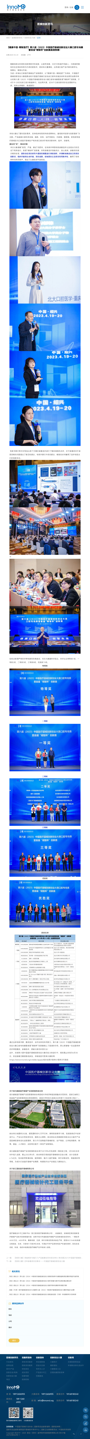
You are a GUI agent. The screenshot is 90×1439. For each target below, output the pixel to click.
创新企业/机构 (11, 1372)
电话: (10, 1315)
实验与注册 (40, 1365)
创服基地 (39, 1376)
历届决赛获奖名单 (57, 1372)
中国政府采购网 (64, 1430)
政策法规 (9, 1365)
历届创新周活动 (74, 1362)
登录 (66, 7)
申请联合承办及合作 (76, 1365)
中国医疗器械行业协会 (24, 1427)
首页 (8, 38)
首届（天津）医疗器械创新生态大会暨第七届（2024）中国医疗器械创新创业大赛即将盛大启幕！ (42, 1290)
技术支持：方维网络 (32, 1435)
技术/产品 (10, 1369)
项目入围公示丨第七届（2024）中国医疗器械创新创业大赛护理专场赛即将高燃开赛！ (38, 1285)
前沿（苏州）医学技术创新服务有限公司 (43, 1433)
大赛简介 (53, 1362)
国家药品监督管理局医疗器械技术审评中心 (23, 1430)
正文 (39, 38)
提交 (14, 1341)
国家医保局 (55, 1427)
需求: (10, 1327)
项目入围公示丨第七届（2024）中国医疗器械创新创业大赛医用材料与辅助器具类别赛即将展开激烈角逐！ (45, 1276)
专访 (8, 1379)
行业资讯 (9, 1362)
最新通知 (53, 1365)
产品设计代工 (41, 1372)
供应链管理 (40, 1362)
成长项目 (25, 1372)
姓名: (10, 1309)
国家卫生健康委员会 (49, 1430)
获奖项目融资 (27, 1362)
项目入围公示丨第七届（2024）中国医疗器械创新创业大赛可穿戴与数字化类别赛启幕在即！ (41, 1281)
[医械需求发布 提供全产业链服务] (85, 1423)
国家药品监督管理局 (42, 1427)
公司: (10, 1321)
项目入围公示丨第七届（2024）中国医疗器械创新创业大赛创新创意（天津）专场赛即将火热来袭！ (43, 1294)
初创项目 (25, 1369)
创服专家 (25, 1376)
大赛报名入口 (55, 1369)
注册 (71, 7)
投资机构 (25, 1379)
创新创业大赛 (29, 38)
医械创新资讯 (17, 38)
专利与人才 (40, 1369)
